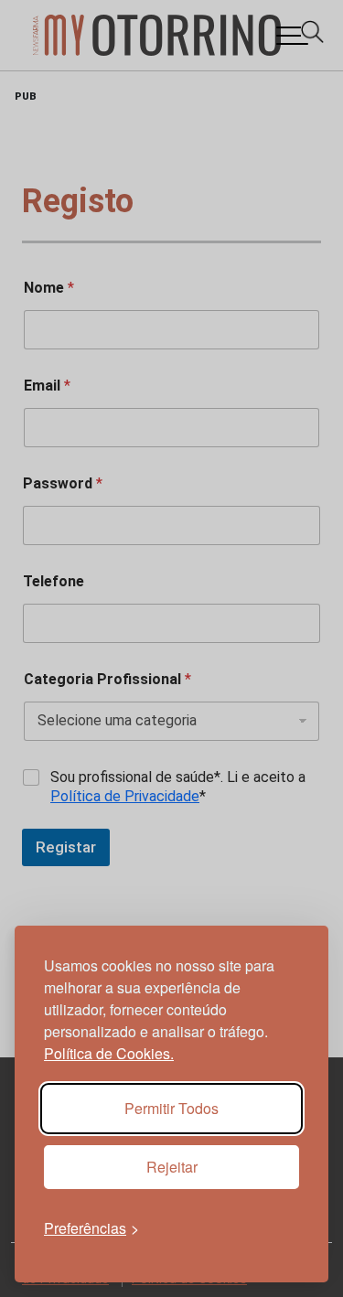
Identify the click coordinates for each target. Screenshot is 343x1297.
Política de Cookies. (109, 1053)
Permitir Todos (171, 1108)
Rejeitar (172, 1166)
